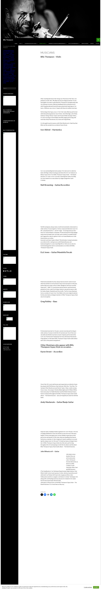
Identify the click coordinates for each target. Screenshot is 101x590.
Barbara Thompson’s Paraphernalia (57, 43)
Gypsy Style (42, 43)
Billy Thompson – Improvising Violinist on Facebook (9, 111)
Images (92, 43)
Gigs (20, 43)
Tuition (97, 43)
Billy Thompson (8, 40)
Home (16, 43)
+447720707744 (6, 349)
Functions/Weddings (73, 43)
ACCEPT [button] (96, 587)
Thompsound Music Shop (30, 43)
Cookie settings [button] (88, 587)
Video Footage (85, 43)
